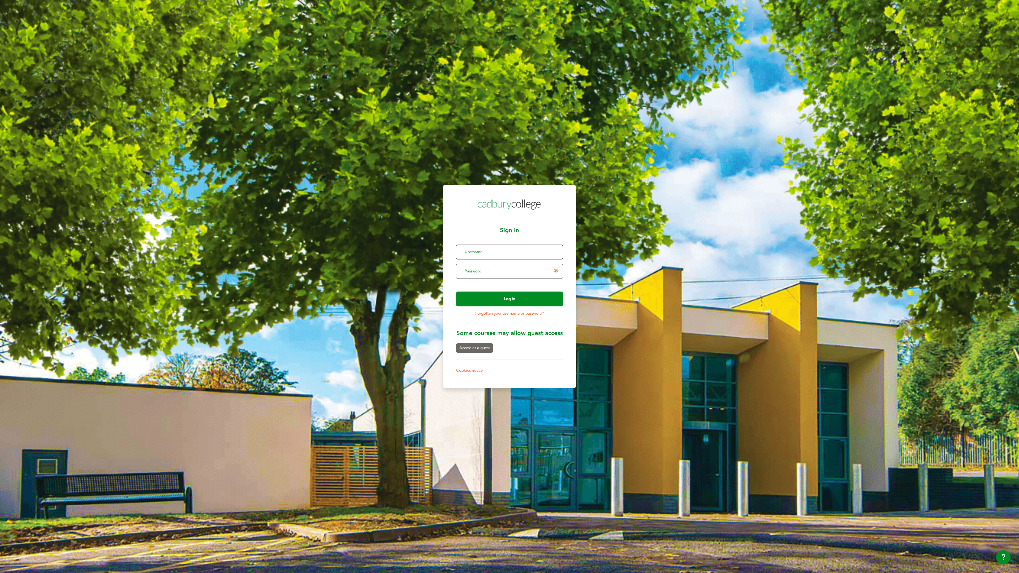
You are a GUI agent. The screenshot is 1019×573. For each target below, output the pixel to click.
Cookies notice (469, 370)
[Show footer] (1003, 557)
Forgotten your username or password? (509, 313)
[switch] (556, 271)
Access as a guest (474, 348)
